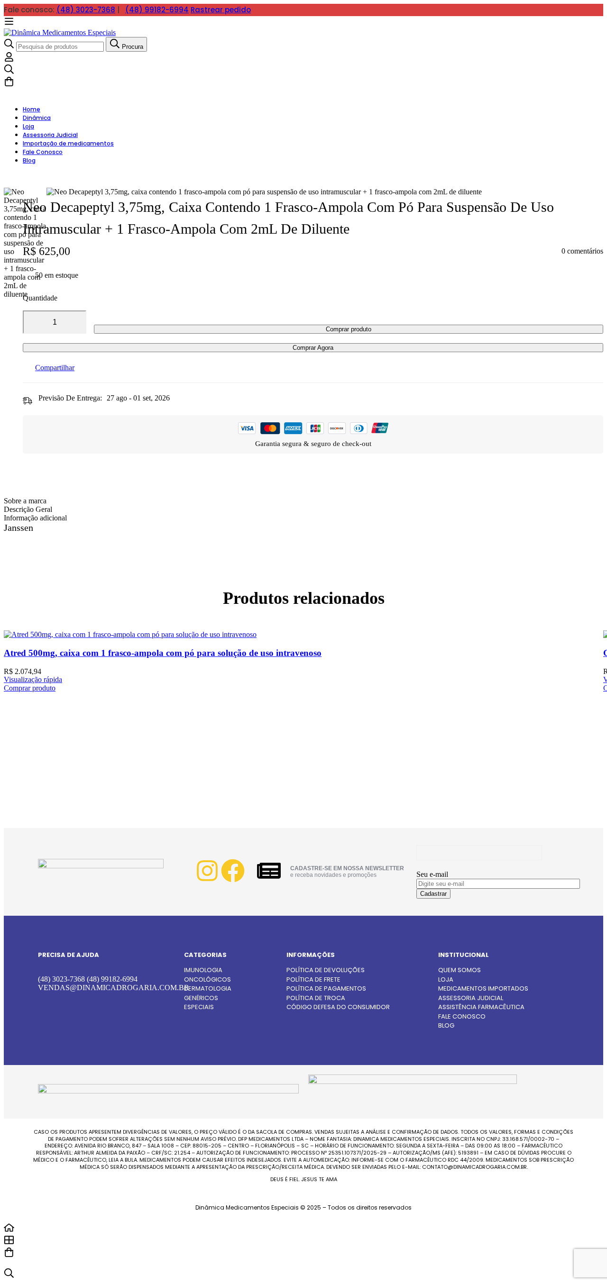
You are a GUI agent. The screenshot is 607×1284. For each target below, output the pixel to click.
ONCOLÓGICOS (207, 979)
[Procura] (303, 70)
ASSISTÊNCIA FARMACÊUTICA (481, 1006)
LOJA (445, 979)
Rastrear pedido (221, 10)
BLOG (446, 1025)
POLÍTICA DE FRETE (313, 979)
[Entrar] (9, 59)
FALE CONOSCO (462, 1016)
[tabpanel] (303, 533)
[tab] (303, 501)
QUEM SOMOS (459, 969)
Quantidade (40, 298)
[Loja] (303, 1241)
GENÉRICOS (201, 997)
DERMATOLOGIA (207, 988)
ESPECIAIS (199, 1006)
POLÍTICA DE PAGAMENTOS (326, 988)
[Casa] (303, 1228)
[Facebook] (233, 871)
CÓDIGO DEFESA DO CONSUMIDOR (338, 1006)
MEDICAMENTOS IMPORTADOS (483, 988)
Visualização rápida (33, 679)
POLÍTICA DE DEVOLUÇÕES (325, 969)
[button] (29, 688)
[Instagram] (207, 871)
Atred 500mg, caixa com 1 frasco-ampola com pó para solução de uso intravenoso (163, 653)
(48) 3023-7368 (85, 10)
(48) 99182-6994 (157, 10)
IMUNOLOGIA (203, 969)
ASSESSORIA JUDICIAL (470, 997)
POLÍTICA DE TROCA (315, 997)
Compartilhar (54, 368)
